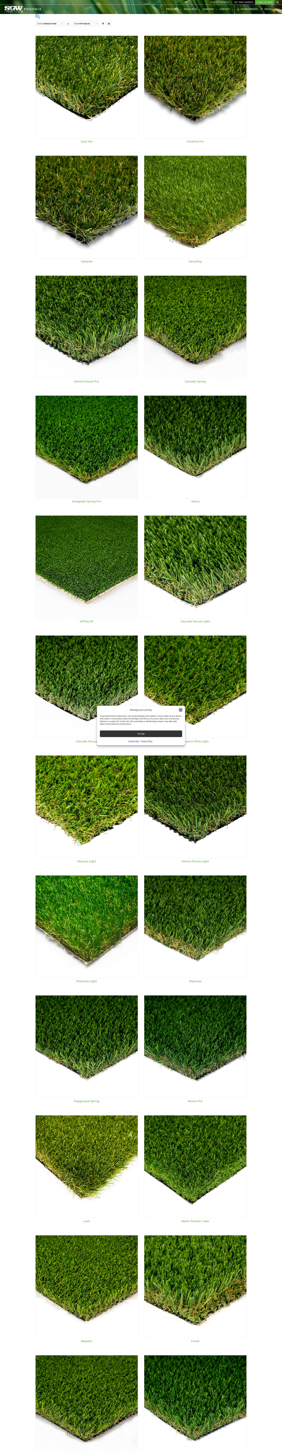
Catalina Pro (195, 141)
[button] (180, 709)
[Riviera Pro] (195, 1046)
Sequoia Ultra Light (195, 741)
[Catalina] (86, 206)
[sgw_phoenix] (23, 7)
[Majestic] (86, 1286)
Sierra (195, 501)
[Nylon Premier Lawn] (195, 1166)
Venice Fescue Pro (86, 381)
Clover (195, 1341)
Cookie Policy (133, 741)
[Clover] (195, 1286)
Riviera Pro (195, 1101)
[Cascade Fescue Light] (195, 566)
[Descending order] (68, 24)
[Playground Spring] (86, 1046)
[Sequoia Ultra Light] (195, 686)
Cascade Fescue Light (195, 621)
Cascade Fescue (87, 741)
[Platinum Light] (86, 926)
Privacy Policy (146, 741)
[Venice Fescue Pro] (86, 326)
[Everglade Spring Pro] (86, 446)
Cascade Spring (195, 381)
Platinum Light (87, 981)
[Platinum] (195, 926)
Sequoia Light (86, 861)
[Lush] (86, 1166)
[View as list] (109, 23)
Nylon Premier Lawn (195, 1221)
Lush (86, 1221)
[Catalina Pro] (195, 87)
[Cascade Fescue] (86, 686)
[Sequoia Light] (86, 806)
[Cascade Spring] (195, 326)
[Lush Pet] (86, 87)
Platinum (195, 981)
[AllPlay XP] (86, 566)
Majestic (87, 1341)
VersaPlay (195, 261)
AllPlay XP (87, 621)
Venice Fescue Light (195, 861)
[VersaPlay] (195, 206)
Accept (141, 733)
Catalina (86, 261)
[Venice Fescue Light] (195, 806)
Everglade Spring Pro (86, 501)
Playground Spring (86, 1101)
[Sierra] (195, 446)
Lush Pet (87, 141)
